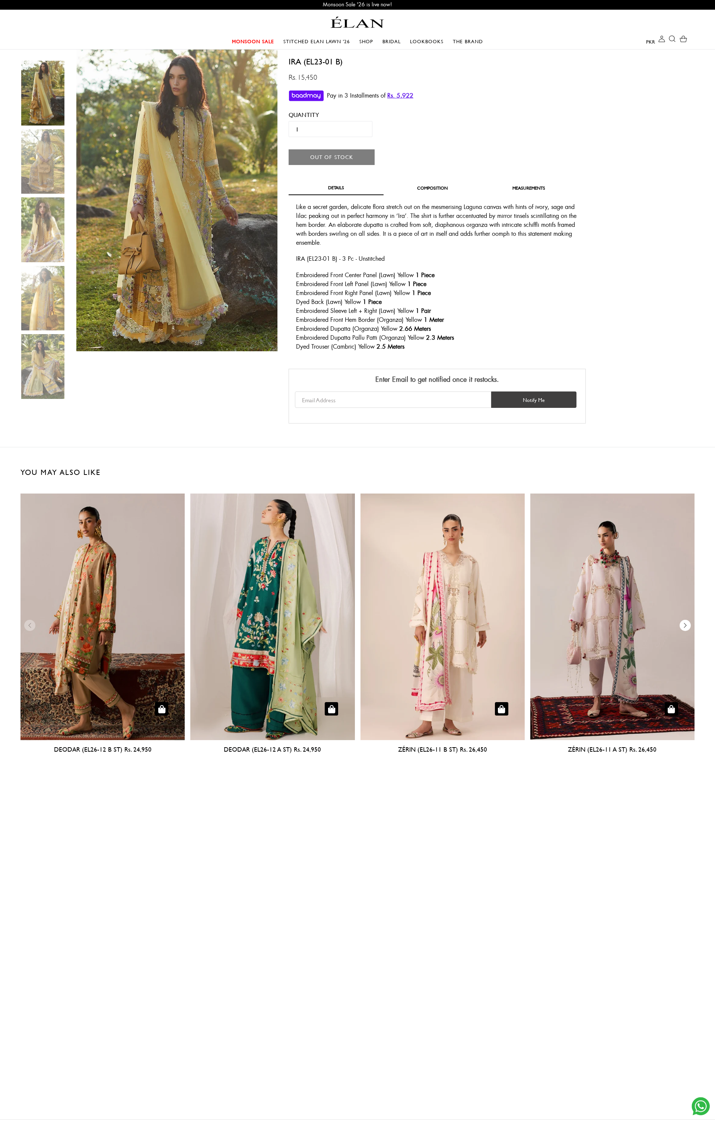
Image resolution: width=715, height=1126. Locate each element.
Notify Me (534, 400)
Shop (368, 41)
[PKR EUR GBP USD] (644, 41)
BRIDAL (393, 41)
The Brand (468, 41)
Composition (432, 187)
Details (336, 187)
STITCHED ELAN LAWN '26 (316, 41)
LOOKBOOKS (428, 41)
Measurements (528, 187)
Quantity (299, 114)
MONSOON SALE (255, 41)
